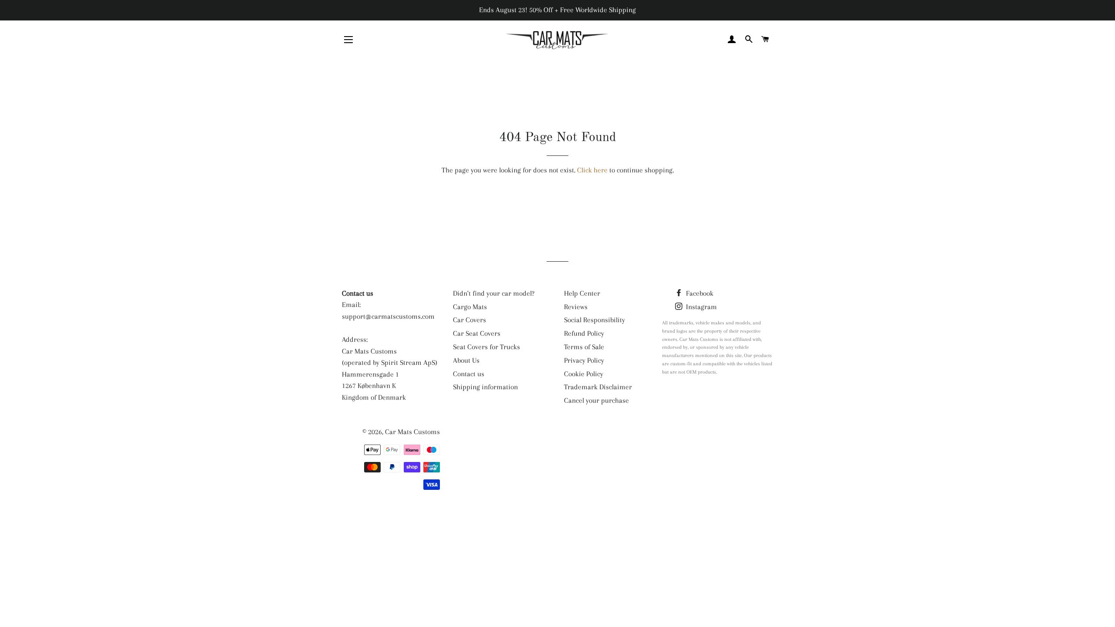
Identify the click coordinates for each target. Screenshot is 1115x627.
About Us (466, 360)
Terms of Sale (584, 347)
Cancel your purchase (596, 400)
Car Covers (469, 320)
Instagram (700, 307)
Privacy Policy (584, 360)
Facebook (698, 293)
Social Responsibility (594, 320)
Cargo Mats (470, 307)
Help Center (582, 293)
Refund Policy (584, 333)
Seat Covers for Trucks (486, 347)
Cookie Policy (583, 374)
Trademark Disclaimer (598, 387)
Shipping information (485, 387)
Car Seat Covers (476, 333)
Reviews (576, 307)
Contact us (468, 374)
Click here (592, 170)
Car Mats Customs (412, 432)
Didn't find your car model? (493, 293)
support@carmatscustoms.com (388, 316)
